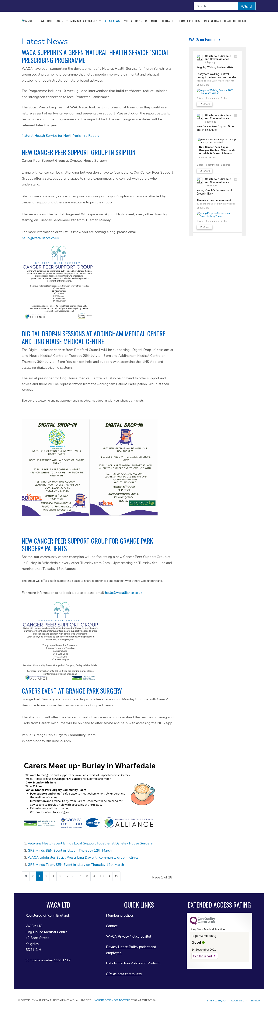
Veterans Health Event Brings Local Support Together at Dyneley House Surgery (90, 843)
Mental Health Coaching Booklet (226, 21)
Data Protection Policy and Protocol (133, 963)
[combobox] (216, 6)
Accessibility (239, 1000)
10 (102, 876)
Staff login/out (217, 1000)
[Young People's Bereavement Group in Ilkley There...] (217, 215)
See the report (202, 956)
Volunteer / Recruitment (141, 21)
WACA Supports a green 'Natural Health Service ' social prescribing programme (95, 56)
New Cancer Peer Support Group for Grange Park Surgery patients (87, 544)
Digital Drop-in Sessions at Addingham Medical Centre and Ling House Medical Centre (93, 337)
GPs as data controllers (124, 974)
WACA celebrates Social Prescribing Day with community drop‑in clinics (83, 857)
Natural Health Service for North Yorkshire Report (60, 135)
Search (248, 6)
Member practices (120, 915)
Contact (167, 21)
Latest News (112, 21)
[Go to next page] (109, 876)
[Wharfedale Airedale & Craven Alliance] (27, 20)
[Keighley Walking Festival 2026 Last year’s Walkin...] (217, 92)
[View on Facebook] (235, 57)
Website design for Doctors (112, 1000)
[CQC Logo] (202, 923)
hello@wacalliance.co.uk (40, 238)
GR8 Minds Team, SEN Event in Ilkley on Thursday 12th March (76, 864)
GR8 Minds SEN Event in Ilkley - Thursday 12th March (70, 850)
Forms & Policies (189, 21)
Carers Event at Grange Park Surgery (72, 690)
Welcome (46, 21)
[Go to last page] (116, 876)
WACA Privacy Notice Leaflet (128, 936)
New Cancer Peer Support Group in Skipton (79, 152)
